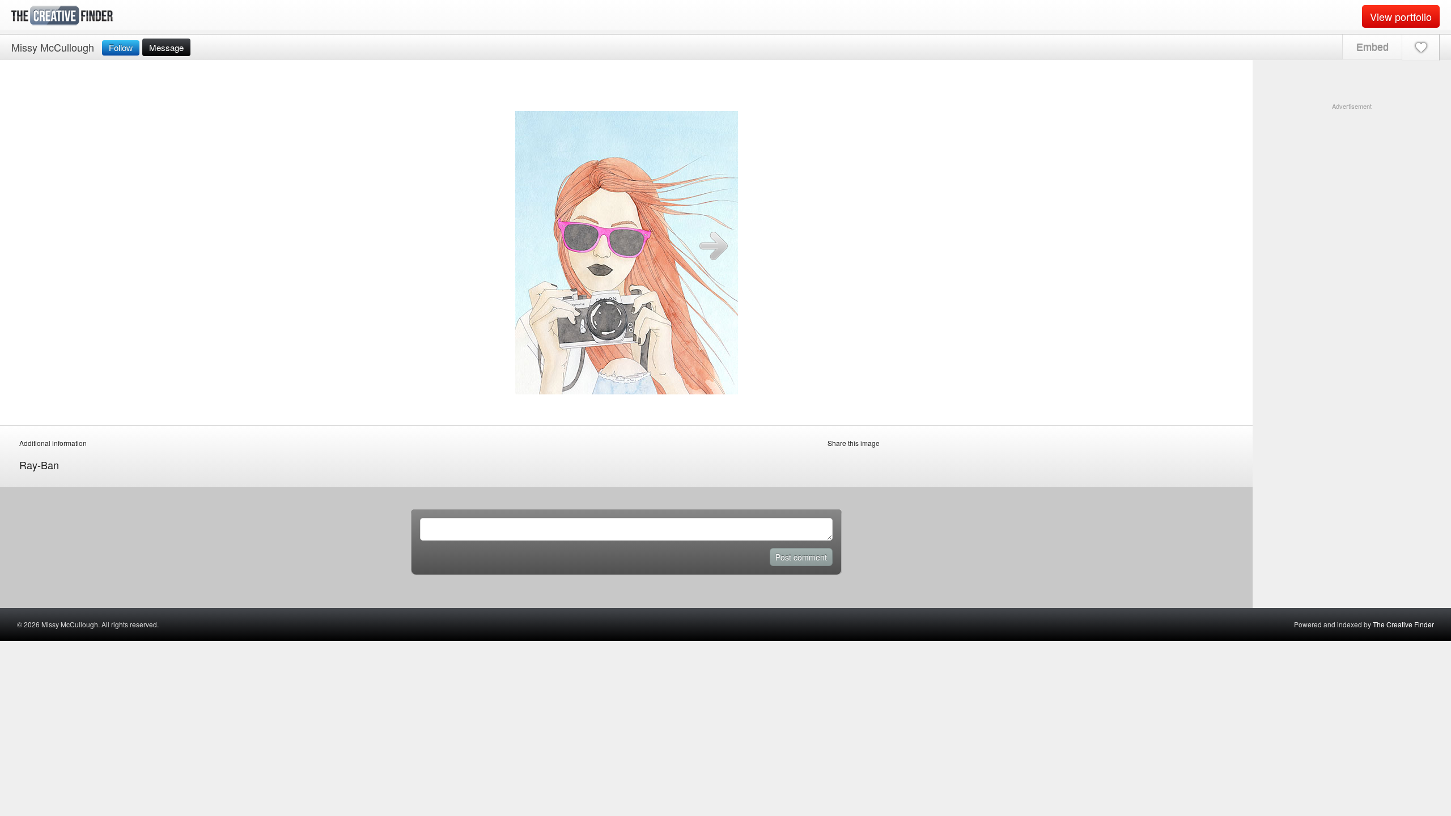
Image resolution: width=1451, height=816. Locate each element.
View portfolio (1401, 16)
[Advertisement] (1352, 182)
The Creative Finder (1403, 624)
